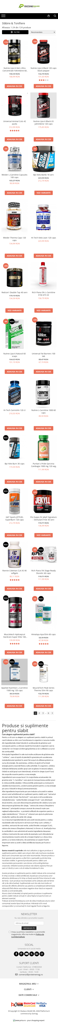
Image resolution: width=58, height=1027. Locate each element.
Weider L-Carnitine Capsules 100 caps (14, 176)
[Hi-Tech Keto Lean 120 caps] (43, 217)
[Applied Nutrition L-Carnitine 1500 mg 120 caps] (14, 672)
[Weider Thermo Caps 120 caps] (14, 217)
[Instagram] (42, 954)
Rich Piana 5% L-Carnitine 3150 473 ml (43, 293)
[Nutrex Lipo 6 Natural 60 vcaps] (14, 333)
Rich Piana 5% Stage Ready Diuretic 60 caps (43, 571)
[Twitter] (31, 954)
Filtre (16, 32)
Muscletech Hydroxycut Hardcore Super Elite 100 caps (14, 635)
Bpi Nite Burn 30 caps (14, 463)
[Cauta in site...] (55, 16)
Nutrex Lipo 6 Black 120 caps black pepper (44, 69)
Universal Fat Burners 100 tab (43, 354)
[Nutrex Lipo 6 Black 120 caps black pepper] (43, 51)
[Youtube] (26, 954)
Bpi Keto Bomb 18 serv (43, 174)
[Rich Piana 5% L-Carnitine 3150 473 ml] (43, 276)
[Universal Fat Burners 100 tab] (43, 334)
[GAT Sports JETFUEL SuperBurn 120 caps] (14, 501)
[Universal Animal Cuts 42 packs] (14, 105)
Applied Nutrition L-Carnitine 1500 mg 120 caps (14, 689)
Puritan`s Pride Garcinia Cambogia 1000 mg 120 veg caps (43, 464)
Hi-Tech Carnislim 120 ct (14, 410)
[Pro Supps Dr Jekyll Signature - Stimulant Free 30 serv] (43, 501)
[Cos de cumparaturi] (49, 16)
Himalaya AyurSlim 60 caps (43, 634)
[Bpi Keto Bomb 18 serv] (43, 159)
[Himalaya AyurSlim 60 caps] (43, 613)
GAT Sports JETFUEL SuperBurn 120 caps (14, 518)
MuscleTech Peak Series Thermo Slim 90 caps (43, 689)
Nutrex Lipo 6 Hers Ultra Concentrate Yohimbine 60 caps (15, 69)
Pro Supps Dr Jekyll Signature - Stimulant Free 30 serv (43, 518)
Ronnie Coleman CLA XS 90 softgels (14, 571)
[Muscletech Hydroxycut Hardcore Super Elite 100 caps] (14, 613)
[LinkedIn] (36, 954)
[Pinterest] (21, 954)
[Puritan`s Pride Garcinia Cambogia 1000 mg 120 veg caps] (43, 448)
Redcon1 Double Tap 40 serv (14, 292)
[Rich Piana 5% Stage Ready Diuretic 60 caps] (43, 555)
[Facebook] (16, 954)
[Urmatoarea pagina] (52, 713)
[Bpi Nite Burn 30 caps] (14, 448)
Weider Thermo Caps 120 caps (14, 239)
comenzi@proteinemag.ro (30, 974)
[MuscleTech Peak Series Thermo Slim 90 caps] (43, 672)
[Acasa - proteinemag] (29, 6)
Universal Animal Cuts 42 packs (14, 122)
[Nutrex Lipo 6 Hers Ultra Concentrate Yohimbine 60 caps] (14, 52)
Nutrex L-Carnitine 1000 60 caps (43, 411)
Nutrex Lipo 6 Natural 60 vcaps (14, 354)
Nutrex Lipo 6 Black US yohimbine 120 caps (43, 122)
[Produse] (3, 17)
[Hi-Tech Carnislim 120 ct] (14, 393)
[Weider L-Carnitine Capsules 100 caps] (14, 159)
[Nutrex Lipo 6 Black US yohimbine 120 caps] (43, 105)
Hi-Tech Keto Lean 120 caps (43, 237)
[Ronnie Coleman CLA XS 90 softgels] (14, 554)
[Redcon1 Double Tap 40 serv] (14, 276)
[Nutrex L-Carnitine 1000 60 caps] (43, 393)
